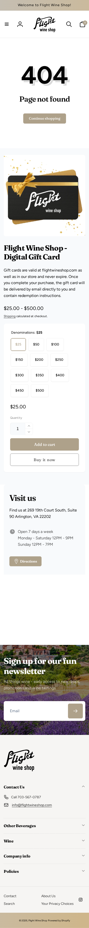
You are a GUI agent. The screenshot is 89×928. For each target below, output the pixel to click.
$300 (19, 375)
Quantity (16, 417)
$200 (39, 360)
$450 (19, 390)
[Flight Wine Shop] (19, 774)
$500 (40, 390)
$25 (18, 344)
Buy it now (44, 459)
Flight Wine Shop (37, 920)
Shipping (10, 316)
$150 (19, 360)
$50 (36, 344)
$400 (60, 375)
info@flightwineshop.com (32, 805)
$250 (59, 360)
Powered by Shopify (59, 920)
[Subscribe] (75, 711)
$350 (40, 375)
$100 (55, 344)
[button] (6, 24)
